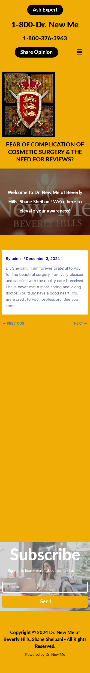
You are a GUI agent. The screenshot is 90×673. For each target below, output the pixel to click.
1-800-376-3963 (45, 38)
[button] (79, 52)
